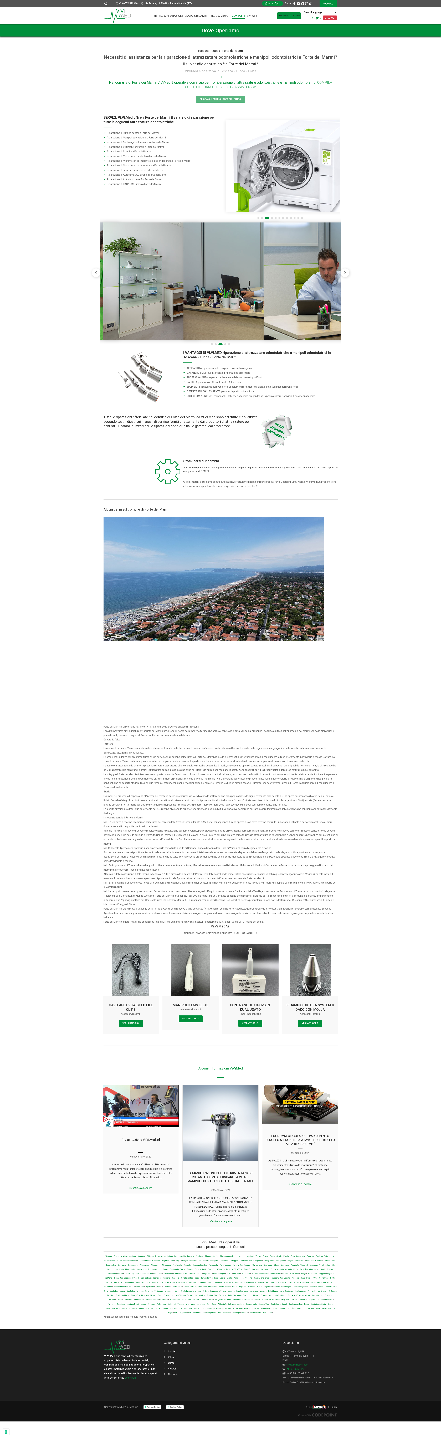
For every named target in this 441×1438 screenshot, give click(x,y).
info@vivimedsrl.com (296, 1357)
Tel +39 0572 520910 (296, 1362)
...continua (130, 1370)
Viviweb (172, 1361)
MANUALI (328, 3)
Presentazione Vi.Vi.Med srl (141, 1132)
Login (334, 1400)
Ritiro (171, 1350)
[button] (345, 265)
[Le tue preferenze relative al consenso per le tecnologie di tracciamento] (6, 1432)
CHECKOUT (330, 18)
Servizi (172, 1344)
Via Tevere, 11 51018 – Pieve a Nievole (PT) (168, 3)
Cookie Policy (176, 1400)
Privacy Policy (153, 1400)
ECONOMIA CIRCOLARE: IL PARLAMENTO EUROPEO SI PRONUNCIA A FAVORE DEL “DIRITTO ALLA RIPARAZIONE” (300, 1133)
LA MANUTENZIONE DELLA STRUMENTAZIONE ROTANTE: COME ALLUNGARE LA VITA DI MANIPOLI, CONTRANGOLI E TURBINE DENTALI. (220, 1170)
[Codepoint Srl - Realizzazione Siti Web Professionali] (317, 1407)
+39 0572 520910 (128, 3)
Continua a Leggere (141, 1181)
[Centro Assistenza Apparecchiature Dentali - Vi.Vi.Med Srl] (117, 15)
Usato (171, 1355)
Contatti (172, 1367)
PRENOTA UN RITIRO (289, 15)
